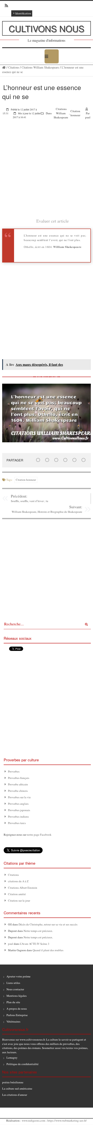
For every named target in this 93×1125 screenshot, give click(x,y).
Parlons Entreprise (17, 1015)
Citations (13, 67)
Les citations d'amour (14, 1095)
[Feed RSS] (5, 5)
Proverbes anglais (18, 804)
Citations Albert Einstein (22, 888)
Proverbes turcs (17, 823)
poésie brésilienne (12, 1082)
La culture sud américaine (17, 1088)
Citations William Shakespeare (40, 67)
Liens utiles (13, 983)
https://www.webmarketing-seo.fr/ (67, 1120)
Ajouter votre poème (18, 976)
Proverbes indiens (18, 816)
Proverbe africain (18, 784)
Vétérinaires (13, 1021)
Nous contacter (15, 989)
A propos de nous (16, 1009)
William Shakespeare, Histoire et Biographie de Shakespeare (47, 512)
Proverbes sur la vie (19, 797)
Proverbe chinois (18, 791)
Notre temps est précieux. (38, 931)
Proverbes (13, 771)
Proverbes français (18, 778)
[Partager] (38, 460)
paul (87, 117)
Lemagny (12, 1057)
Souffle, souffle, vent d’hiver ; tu (29, 501)
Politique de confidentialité (22, 1064)
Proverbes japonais (19, 810)
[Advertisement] (46, 171)
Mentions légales (16, 996)
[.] (4, 67)
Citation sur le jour (19, 900)
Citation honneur (75, 113)
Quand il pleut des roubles (48, 950)
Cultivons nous (46, 28)
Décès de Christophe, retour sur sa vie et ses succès (48, 924)
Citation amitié (17, 894)
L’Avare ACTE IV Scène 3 (34, 944)
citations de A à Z (18, 881)
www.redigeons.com (33, 1120)
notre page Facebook (39, 834)
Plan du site (13, 1002)
